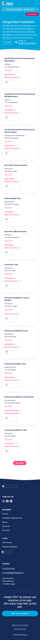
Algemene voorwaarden (20, 625)
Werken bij (6, 526)
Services (5, 514)
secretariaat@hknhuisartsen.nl (12, 573)
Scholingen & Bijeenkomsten (12, 518)
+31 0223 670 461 (8, 568)
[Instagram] (3, 501)
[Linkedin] (11, 501)
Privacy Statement (20, 629)
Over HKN (6, 530)
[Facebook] (7, 501)
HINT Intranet (7, 542)
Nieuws (4, 522)
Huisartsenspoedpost (9, 547)
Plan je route (8, 70)
